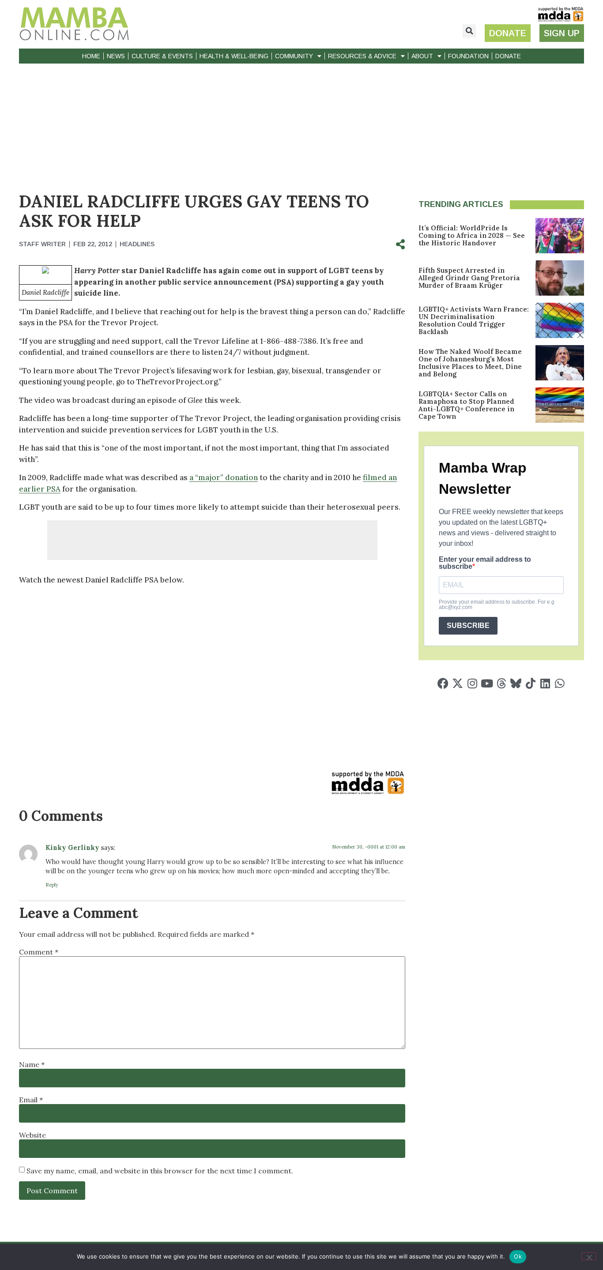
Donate (508, 56)
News (116, 56)
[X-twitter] (457, 683)
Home (91, 56)
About (422, 56)
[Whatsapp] (559, 683)
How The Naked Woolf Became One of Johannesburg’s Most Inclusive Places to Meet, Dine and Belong (470, 362)
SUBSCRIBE (468, 625)
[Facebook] (442, 683)
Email (31, 1099)
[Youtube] (486, 683)
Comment (38, 951)
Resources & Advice (362, 56)
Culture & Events (162, 56)
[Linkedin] (544, 683)
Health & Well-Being (234, 56)
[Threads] (501, 683)
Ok (518, 1256)
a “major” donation (223, 477)
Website (32, 1134)
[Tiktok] (530, 683)
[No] (588, 1256)
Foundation (468, 56)
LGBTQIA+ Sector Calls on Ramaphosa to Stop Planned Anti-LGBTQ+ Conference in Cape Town (466, 405)
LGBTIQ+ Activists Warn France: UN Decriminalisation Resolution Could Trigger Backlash (473, 320)
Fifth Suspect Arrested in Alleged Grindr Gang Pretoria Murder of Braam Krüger (469, 277)
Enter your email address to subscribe (485, 563)
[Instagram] (472, 683)
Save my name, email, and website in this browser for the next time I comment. (159, 1170)
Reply (51, 885)
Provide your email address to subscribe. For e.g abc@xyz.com (496, 604)
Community (294, 56)
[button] (469, 31)
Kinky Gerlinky (72, 848)
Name (32, 1064)
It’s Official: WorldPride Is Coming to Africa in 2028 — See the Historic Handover (471, 235)
